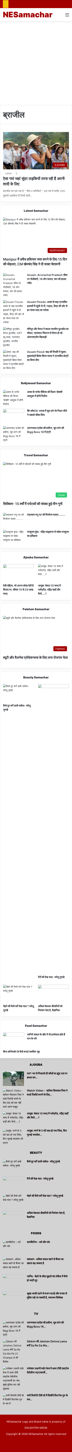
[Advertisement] (36, 61)
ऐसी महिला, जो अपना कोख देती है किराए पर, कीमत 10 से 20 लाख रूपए (18, 589)
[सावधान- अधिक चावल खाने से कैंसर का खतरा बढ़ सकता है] (13, 1264)
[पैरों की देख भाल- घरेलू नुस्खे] (53, 828)
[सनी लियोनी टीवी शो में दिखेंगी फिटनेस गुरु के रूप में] (13, 1400)
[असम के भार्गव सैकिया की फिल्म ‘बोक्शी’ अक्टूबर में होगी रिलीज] (13, 398)
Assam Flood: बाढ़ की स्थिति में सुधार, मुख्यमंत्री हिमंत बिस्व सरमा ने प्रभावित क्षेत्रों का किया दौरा (47, 355)
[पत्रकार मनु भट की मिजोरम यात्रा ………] (13, 520)
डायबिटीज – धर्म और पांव (38, 1242)
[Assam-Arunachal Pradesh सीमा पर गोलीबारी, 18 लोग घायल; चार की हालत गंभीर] (13, 285)
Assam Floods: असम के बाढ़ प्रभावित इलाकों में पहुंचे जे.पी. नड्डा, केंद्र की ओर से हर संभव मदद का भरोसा (47, 306)
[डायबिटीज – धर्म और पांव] (13, 1247)
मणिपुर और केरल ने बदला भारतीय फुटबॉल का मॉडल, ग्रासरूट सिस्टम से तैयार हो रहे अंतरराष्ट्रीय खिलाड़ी (48, 333)
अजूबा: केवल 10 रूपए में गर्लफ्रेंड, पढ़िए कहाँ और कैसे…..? (49, 589)
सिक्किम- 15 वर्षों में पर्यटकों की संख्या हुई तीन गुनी (32, 504)
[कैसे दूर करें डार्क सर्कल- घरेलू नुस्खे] (18, 693)
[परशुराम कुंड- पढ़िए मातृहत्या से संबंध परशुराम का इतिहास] (13, 537)
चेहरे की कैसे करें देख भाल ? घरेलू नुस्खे (45, 1195)
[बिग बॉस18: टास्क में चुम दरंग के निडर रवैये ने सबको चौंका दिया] (13, 416)
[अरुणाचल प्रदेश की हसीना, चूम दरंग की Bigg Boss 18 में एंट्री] (13, 434)
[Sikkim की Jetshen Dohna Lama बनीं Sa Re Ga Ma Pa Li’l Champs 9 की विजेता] (13, 1351)
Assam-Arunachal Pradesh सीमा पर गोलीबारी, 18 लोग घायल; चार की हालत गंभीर (47, 279)
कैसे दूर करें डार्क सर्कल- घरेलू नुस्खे (43, 1161)
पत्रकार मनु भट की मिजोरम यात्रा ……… (46, 514)
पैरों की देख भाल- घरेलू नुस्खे (51, 977)
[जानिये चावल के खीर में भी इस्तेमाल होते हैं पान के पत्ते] (13, 1040)
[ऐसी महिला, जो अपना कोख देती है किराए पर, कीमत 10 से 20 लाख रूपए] (18, 573)
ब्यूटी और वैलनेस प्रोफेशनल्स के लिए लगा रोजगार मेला (35, 657)
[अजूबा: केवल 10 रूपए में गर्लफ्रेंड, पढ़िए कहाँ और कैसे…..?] (53, 573)
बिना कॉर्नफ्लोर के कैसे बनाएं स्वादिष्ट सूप (21, 1051)
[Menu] (67, 16)
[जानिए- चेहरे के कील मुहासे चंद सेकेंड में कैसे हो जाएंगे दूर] (13, 1281)
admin (8, 173)
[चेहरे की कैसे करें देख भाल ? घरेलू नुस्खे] (18, 993)
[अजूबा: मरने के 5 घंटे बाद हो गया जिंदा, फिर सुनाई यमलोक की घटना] (13, 1137)
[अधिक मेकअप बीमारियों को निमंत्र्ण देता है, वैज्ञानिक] (53, 993)
